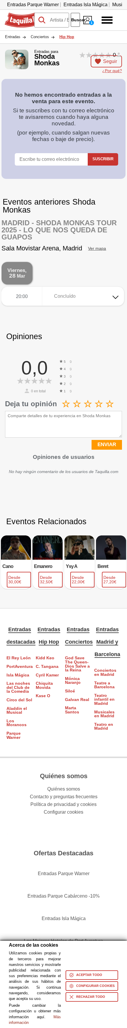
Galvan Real (77, 699)
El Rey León (18, 658)
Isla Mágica (17, 675)
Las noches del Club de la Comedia (18, 687)
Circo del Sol (19, 700)
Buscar (75, 19)
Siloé (70, 691)
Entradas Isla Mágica (86, 4)
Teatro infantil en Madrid (104, 699)
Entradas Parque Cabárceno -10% (63, 896)
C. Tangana (47, 666)
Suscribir (102, 159)
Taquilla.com (18, 15)
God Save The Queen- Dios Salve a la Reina (77, 664)
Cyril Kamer (47, 675)
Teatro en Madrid (103, 726)
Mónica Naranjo (73, 680)
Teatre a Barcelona (104, 685)
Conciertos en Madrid (105, 672)
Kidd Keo (45, 658)
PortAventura (19, 666)
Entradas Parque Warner (33, 4)
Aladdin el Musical (16, 710)
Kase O (43, 696)
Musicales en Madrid (104, 714)
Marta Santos (72, 710)
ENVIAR (106, 444)
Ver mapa (97, 248)
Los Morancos (16, 723)
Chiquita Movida (44, 685)
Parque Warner (13, 735)
